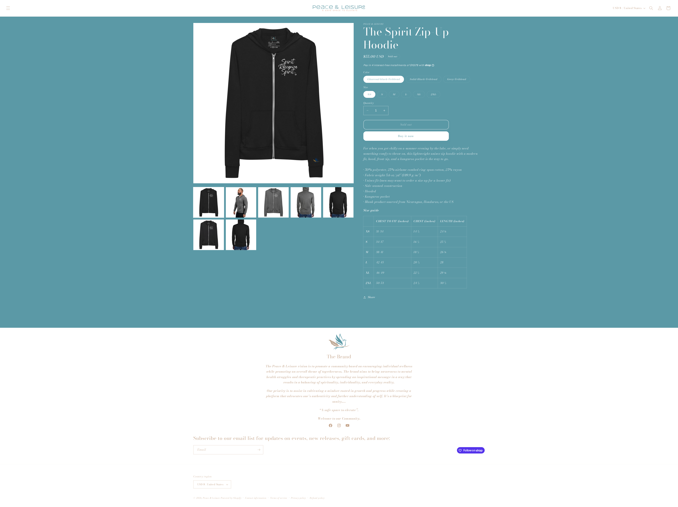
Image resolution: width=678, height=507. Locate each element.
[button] (8, 8)
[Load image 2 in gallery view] (241, 202)
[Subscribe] (259, 449)
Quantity (368, 103)
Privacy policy (298, 498)
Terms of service (278, 498)
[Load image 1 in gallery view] (208, 202)
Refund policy (317, 498)
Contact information (255, 498)
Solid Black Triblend (425, 80)
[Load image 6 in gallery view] (208, 235)
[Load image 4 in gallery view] (306, 202)
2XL (435, 95)
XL (421, 95)
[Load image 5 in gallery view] (338, 202)
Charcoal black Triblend (385, 80)
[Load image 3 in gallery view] (273, 202)
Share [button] (371, 297)
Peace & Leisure (211, 498)
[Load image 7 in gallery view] (241, 235)
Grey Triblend (458, 80)
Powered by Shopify (231, 498)
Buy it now (406, 136)
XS (371, 95)
